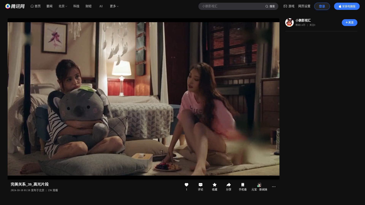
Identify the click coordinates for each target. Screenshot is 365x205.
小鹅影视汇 (303, 20)
